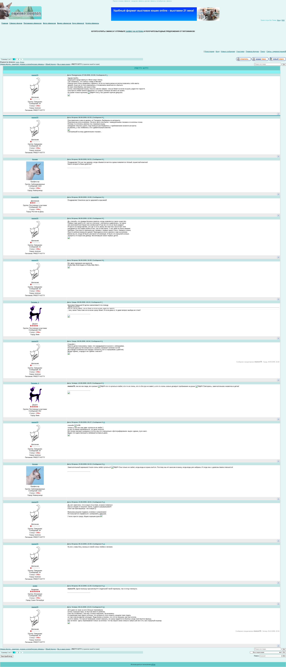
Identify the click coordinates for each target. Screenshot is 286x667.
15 (104, 607)
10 (104, 422)
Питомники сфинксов (33, 23)
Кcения (35, 159)
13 (104, 544)
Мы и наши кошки (63, 64)
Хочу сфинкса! (78, 23)
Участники (240, 51)
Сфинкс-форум (15, 23)
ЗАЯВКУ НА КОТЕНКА (135, 31)
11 (104, 464)
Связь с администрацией (276, 51)
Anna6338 (35, 197)
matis (17, 62)
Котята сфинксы (92, 23)
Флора (22, 62)
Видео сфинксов (64, 23)
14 (104, 586)
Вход (278, 20)
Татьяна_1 (35, 302)
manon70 (35, 75)
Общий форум (51, 64)
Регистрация (209, 51)
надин (35, 586)
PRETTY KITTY (77, 64)
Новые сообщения (228, 51)
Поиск (262, 51)
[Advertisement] (143, 40)
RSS (283, 20)
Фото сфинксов (49, 23)
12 (104, 502)
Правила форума (252, 51)
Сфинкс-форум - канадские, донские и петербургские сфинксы (22, 64)
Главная (4, 23)
